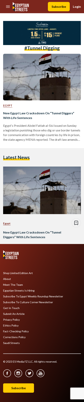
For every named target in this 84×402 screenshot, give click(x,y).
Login (77, 6)
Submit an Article (14, 313)
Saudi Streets (11, 343)
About (7, 278)
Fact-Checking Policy (16, 331)
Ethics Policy (11, 325)
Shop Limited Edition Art (18, 273)
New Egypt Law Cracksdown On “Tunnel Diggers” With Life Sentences (38, 115)
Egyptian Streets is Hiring (19, 290)
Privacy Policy (11, 319)
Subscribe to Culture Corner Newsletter (28, 302)
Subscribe (59, 6)
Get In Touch (11, 308)
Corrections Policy (14, 337)
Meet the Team (13, 284)
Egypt (7, 105)
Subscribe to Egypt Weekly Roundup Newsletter (33, 296)
